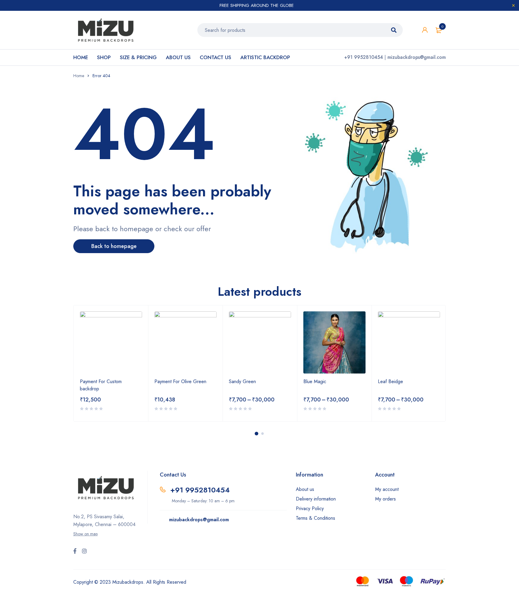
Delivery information (316, 498)
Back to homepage (114, 246)
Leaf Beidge (390, 381)
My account (387, 489)
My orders (385, 498)
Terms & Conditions (315, 518)
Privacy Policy (310, 508)
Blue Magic (314, 381)
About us (305, 489)
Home (78, 76)
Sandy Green (242, 381)
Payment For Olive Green (180, 381)
